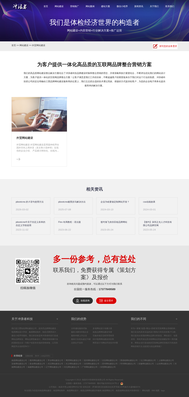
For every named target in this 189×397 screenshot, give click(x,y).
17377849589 (107, 289)
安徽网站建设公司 (146, 364)
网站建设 (59, 6)
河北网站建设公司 (71, 367)
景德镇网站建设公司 (129, 360)
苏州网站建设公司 (110, 364)
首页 (46, 6)
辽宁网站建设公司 (53, 367)
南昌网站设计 (72, 390)
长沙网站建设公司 (73, 364)
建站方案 (105, 6)
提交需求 (108, 300)
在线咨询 (85, 300)
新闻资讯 (138, 6)
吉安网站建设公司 (110, 360)
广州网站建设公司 (90, 367)
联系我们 (169, 6)
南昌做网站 (120, 390)
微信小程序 (122, 6)
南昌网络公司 (108, 390)
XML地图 (155, 390)
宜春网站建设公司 (19, 364)
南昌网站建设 (45, 390)
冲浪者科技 (134, 390)
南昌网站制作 (59, 390)
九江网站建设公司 (148, 360)
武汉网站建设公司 (55, 364)
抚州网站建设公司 (91, 360)
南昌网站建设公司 (19, 360)
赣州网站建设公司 (37, 360)
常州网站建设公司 (128, 364)
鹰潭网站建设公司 (73, 360)
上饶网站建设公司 (166, 360)
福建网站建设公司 (35, 367)
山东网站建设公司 (164, 364)
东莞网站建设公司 (108, 367)
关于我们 (154, 6)
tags (163, 390)
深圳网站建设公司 (91, 364)
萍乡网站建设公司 (55, 360)
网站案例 (90, 6)
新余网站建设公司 (37, 364)
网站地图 (146, 390)
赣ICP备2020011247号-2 (108, 383)
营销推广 (74, 6)
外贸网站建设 (38, 45)
